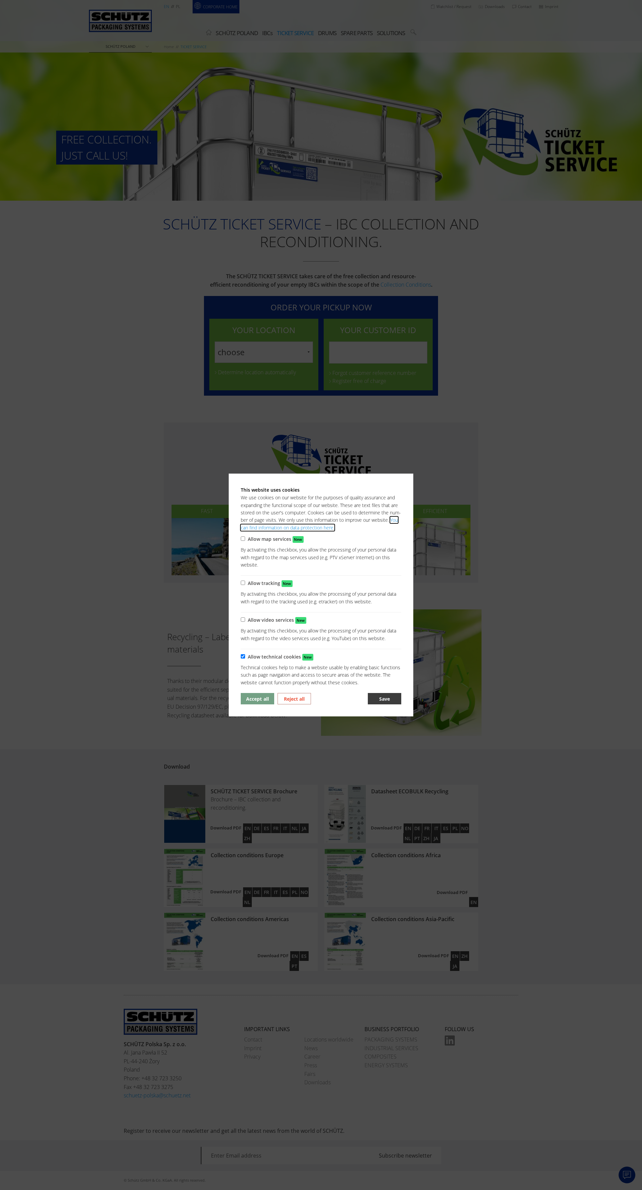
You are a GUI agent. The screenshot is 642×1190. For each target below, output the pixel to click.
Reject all (294, 699)
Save (384, 699)
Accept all (257, 699)
